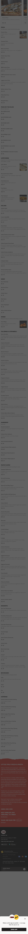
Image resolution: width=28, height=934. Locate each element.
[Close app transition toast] (25, 918)
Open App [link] (14, 929)
